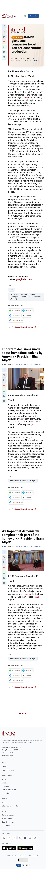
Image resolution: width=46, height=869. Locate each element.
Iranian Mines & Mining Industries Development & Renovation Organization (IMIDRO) (25, 297)
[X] (14, 838)
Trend (26, 97)
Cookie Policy (7, 825)
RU (27, 865)
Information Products (10, 806)
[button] (4, 26)
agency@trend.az (7, 755)
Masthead (5, 783)
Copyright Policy (8, 822)
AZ (23, 865)
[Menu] (41, 16)
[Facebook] (9, 838)
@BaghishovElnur (24, 279)
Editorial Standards (9, 790)
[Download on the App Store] (9, 848)
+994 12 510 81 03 (8, 753)
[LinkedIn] (30, 838)
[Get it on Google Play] (25, 848)
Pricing (4, 802)
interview (22, 422)
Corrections (6, 793)
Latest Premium (8, 770)
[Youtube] (19, 838)
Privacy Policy (7, 818)
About (4, 779)
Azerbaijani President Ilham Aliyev (23, 481)
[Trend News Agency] (8, 733)
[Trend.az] (9, 16)
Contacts (5, 786)
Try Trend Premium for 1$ (23, 327)
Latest (4, 767)
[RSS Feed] (35, 838)
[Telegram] (25, 838)
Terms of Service (8, 815)
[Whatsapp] (4, 838)
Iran (11, 290)
